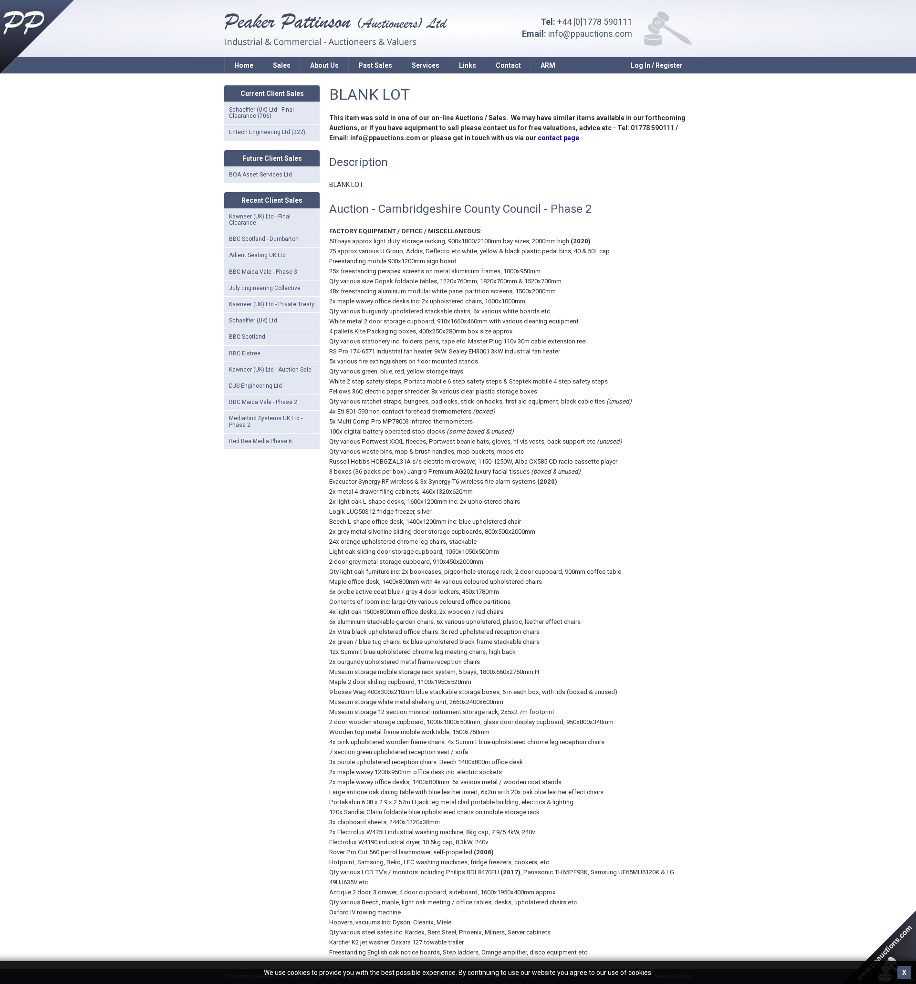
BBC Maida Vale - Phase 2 (263, 402)
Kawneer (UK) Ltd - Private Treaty (271, 304)
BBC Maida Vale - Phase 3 (263, 272)
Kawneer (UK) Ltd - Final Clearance (260, 219)
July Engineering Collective (265, 288)
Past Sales (375, 65)
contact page (558, 138)
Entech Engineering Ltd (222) (267, 132)
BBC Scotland (247, 336)
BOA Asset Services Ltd (260, 174)
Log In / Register (657, 65)
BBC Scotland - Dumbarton (264, 239)
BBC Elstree (244, 353)
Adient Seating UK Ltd (257, 255)
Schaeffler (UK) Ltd (253, 320)
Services (425, 65)
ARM (548, 65)
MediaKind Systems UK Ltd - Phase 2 (265, 421)
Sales (282, 65)
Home (243, 65)
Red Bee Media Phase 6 (260, 441)
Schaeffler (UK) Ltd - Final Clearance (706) (261, 112)
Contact (508, 65)
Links (467, 65)
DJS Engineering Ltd (255, 386)
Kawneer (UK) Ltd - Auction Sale (270, 369)
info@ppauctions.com (590, 34)
